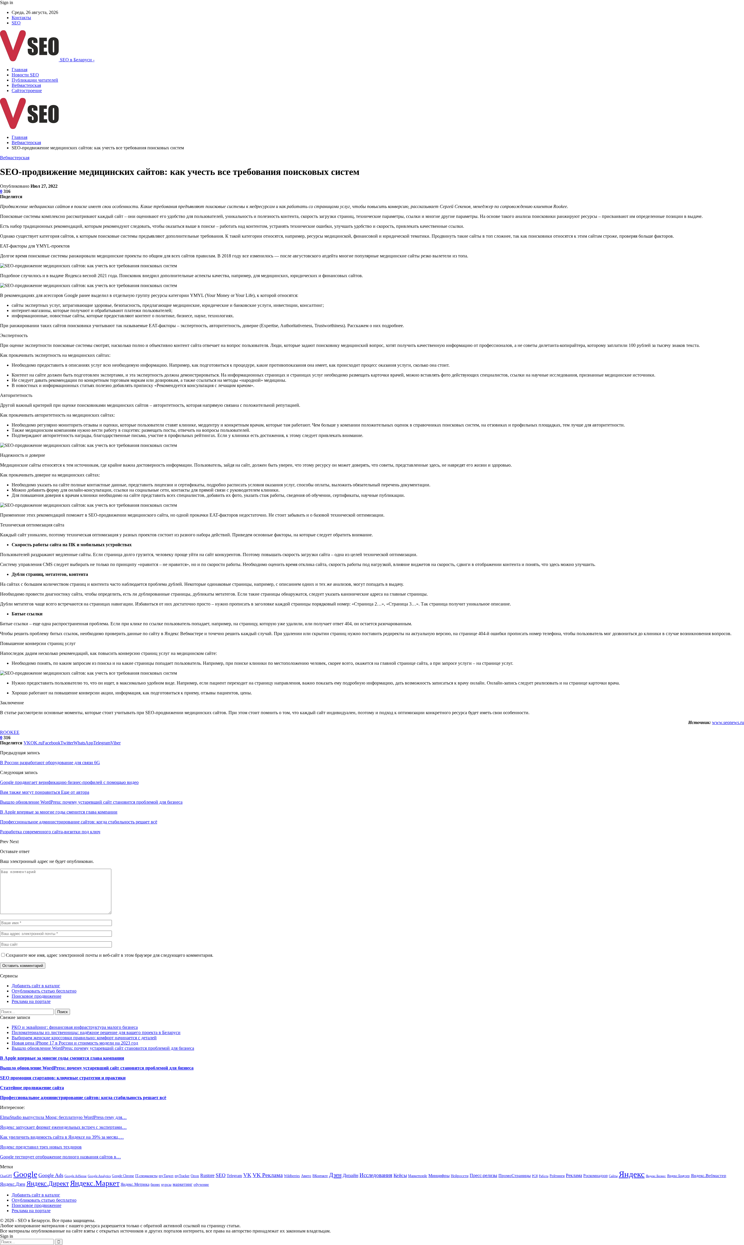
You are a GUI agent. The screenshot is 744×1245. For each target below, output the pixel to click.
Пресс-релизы (483, 1175)
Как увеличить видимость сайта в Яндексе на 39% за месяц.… (62, 1137)
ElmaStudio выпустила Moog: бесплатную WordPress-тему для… (63, 1117)
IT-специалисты (146, 1176)
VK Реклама (268, 1175)
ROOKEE (9, 732)
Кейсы (400, 1175)
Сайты (613, 1176)
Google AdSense (76, 1176)
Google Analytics (99, 1176)
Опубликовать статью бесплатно (44, 990)
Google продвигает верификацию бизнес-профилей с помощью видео (69, 782)
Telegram (234, 1175)
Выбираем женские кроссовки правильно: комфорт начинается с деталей (84, 1037)
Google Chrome (123, 1176)
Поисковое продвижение (36, 996)
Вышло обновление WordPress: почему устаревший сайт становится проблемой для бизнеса (103, 1048)
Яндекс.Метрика (135, 1184)
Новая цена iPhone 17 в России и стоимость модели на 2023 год (75, 1042)
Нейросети (459, 1176)
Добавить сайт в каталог (36, 985)
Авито (306, 1176)
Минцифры (439, 1175)
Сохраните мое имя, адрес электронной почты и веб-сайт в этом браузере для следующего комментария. (109, 955)
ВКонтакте (320, 1176)
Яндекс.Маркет (94, 1183)
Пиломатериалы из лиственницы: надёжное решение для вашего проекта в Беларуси (96, 1032)
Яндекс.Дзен (12, 1184)
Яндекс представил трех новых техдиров (41, 1146)
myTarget (166, 1176)
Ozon (195, 1176)
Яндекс (632, 1174)
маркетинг (182, 1184)
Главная (19, 69)
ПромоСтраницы (514, 1175)
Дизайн (350, 1175)
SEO (16, 22)
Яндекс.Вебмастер (708, 1175)
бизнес (155, 1185)
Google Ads (50, 1175)
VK (247, 1175)
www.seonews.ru (728, 722)
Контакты (21, 17)
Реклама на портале (31, 1001)
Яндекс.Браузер (678, 1176)
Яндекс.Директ (47, 1183)
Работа (543, 1176)
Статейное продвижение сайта (32, 1087)
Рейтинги (557, 1176)
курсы (166, 1185)
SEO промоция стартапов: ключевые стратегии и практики (63, 1077)
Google (25, 1174)
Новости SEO (25, 74)
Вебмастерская (26, 85)
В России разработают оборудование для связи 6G (50, 762)
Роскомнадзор (595, 1176)
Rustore (207, 1175)
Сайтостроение (27, 90)
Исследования (376, 1175)
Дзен (335, 1175)
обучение (201, 1184)
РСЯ (535, 1176)
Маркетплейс (417, 1176)
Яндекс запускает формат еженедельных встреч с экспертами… (63, 1127)
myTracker (182, 1176)
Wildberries (292, 1176)
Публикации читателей (35, 80)
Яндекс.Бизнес (656, 1176)
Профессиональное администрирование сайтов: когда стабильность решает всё (83, 1097)
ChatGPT (6, 1176)
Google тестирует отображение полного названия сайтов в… (60, 1156)
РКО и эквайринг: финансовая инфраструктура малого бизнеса (75, 1027)
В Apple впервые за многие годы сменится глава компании (62, 1058)
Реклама (574, 1175)
